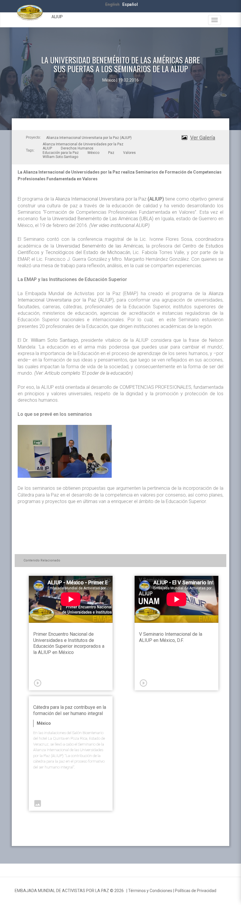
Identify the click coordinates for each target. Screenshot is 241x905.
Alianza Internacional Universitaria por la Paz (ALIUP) (89, 138)
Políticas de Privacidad (195, 890)
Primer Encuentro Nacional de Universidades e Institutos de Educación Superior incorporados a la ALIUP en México (68, 643)
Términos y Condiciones (150, 890)
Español (130, 4)
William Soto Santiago (60, 157)
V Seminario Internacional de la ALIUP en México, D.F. (170, 637)
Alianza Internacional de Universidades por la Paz (83, 144)
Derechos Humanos (77, 148)
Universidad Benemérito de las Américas (99, 246)
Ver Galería (202, 137)
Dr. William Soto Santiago (50, 340)
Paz (111, 153)
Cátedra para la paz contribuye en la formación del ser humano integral (69, 710)
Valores (129, 153)
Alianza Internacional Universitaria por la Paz (109, 199)
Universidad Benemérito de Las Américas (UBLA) (102, 218)
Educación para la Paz (61, 153)
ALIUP (57, 16)
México (93, 153)
